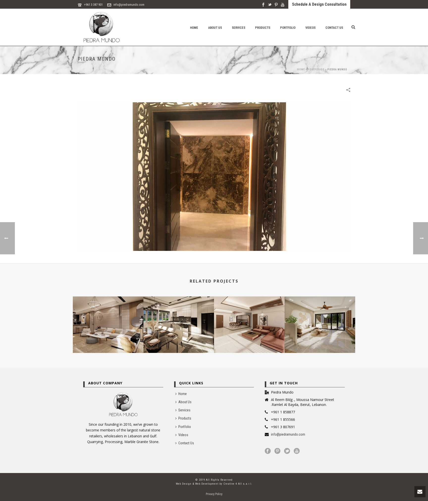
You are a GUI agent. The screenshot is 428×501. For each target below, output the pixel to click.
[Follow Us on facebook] (268, 451)
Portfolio (287, 27)
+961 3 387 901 (93, 4)
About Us (215, 27)
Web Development (206, 483)
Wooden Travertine (108, 340)
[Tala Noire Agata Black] (178, 316)
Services (238, 27)
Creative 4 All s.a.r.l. (237, 483)
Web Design (183, 483)
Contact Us (334, 27)
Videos (310, 27)
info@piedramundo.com (128, 4)
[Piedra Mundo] (214, 176)
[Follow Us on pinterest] (277, 451)
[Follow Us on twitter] (287, 451)
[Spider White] (249, 316)
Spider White (249, 340)
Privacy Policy (214, 494)
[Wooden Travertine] (108, 316)
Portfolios (316, 69)
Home (194, 27)
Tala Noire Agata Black (178, 340)
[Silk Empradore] (320, 316)
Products (262, 27)
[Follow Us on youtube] (297, 451)
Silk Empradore (320, 340)
